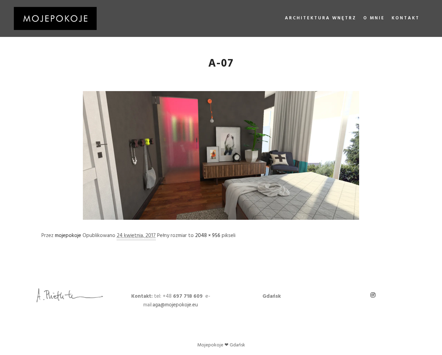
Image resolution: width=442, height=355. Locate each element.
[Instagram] (372, 294)
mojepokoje (68, 235)
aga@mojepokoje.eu (175, 305)
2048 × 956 (207, 235)
